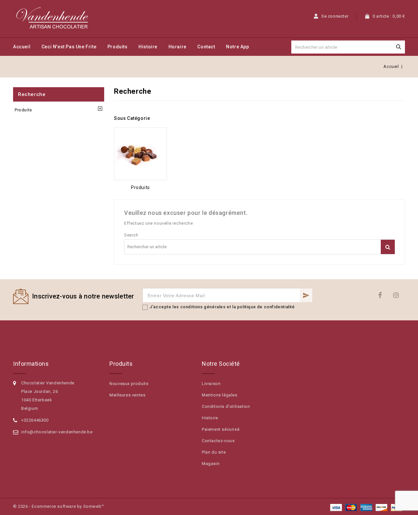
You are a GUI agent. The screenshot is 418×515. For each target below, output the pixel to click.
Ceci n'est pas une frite (68, 46)
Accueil (21, 46)
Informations (31, 363)
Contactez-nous (218, 440)
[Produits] (140, 153)
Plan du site (214, 452)
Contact (206, 46)
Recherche (31, 94)
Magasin (210, 463)
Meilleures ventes (127, 395)
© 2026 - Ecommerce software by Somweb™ (58, 506)
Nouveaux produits (128, 383)
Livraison (211, 383)
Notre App (237, 46)
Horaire (177, 46)
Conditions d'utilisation (226, 406)
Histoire (147, 46)
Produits (117, 46)
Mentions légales (219, 395)
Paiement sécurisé (220, 429)
